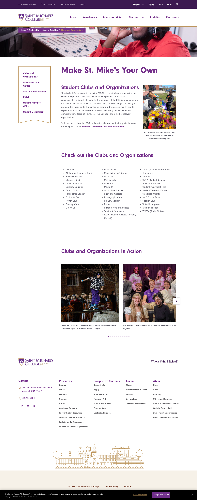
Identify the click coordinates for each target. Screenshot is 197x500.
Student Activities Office (32, 105)
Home (23, 30)
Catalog (62, 399)
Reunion (129, 394)
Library (62, 403)
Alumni (82, 4)
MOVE (26, 97)
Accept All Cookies (161, 494)
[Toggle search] (177, 4)
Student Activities (50, 30)
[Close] (192, 494)
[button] (108, 336)
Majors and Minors (102, 403)
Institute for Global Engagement (73, 427)
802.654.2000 (28, 398)
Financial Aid (100, 399)
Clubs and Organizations (30, 75)
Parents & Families (67, 4)
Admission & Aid (113, 17)
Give (169, 4)
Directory (157, 394)
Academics (90, 17)
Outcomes (172, 17)
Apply (151, 4)
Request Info (138, 4)
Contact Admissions (102, 413)
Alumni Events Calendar (136, 390)
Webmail (63, 394)
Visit (161, 4)
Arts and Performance (34, 91)
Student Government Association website (103, 126)
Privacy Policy (111, 486)
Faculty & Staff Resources (70, 413)
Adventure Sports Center (32, 84)
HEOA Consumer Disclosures (165, 417)
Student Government (33, 112)
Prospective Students (27, 4)
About (73, 17)
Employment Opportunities (165, 413)
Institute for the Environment (71, 422)
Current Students (48, 4)
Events (155, 390)
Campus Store (100, 408)
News (155, 385)
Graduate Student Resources (72, 417)
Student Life (136, 17)
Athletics (155, 17)
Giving (129, 385)
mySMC (62, 390)
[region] (98, 495)
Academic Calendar (68, 408)
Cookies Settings (140, 494)
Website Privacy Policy (163, 408)
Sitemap (128, 486)
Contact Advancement (136, 403)
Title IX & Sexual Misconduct (166, 403)
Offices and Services (162, 399)
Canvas (62, 385)
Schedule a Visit (101, 394)
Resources (65, 381)
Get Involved (131, 399)
